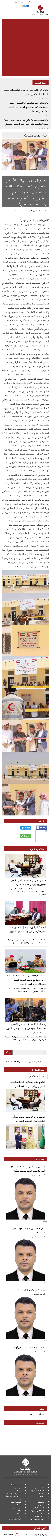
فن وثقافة (40, 1502)
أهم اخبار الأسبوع (37, 1510)
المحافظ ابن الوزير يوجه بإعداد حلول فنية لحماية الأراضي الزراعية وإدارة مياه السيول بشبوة (27, 931)
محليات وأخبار (39, 1487)
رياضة (19, 1490)
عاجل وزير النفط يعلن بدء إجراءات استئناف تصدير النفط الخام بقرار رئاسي (25, 91)
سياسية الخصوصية (37, 1519)
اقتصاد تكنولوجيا (38, 1507)
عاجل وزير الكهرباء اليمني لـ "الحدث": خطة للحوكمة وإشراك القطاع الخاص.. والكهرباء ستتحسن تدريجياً (28, 106)
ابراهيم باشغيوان (38, 1174)
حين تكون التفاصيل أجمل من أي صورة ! (26, 1347)
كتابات (18, 1510)
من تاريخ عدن (39, 1504)
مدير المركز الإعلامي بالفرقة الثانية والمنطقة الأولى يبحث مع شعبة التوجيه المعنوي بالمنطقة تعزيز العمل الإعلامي (26, 979)
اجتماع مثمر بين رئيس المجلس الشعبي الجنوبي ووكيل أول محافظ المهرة (28, 882)
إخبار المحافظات (15, 1484)
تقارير (42, 1484)
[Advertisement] (25, 44)
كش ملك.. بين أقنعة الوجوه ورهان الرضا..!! (29, 1230)
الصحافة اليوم (16, 1502)
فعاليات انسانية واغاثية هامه (13, 1497)
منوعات (18, 1504)
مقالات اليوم (39, 1516)
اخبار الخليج (17, 1507)
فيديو (19, 1516)
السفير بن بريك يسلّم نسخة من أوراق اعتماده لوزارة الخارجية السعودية (27, 1118)
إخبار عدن (18, 1487)
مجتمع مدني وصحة (14, 1493)
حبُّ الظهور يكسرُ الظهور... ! (31, 1289)
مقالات (41, 1513)
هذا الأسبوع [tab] (33, 1076)
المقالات (40, 1159)
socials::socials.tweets (38, 1414)
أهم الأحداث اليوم (37, 1490)
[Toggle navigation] (44, 74)
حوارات (41, 1496)
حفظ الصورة (44, 173)
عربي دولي (40, 1493)
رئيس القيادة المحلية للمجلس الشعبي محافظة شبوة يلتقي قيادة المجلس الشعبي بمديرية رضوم (26, 1028)
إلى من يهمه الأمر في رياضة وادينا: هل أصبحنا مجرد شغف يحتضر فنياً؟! (27, 1168)
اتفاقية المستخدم (14, 1519)
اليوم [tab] (44, 1076)
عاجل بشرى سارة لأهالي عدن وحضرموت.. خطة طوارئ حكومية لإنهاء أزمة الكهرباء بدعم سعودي (26, 121)
